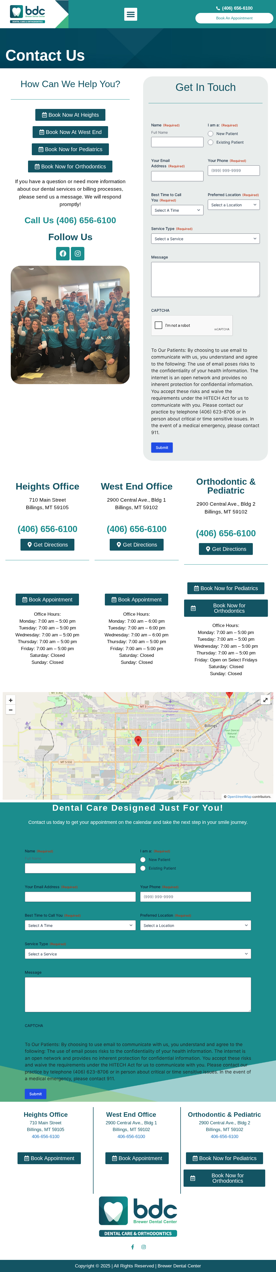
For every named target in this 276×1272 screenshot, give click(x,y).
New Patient (227, 133)
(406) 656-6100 (47, 529)
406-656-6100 (45, 1136)
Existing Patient (230, 142)
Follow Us (70, 237)
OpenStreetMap (239, 797)
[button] (130, 14)
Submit (162, 447)
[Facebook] (63, 253)
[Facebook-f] (132, 1247)
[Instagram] (77, 253)
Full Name (159, 132)
